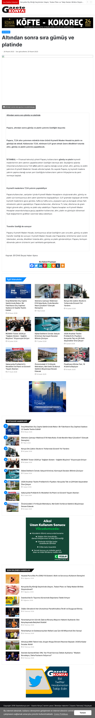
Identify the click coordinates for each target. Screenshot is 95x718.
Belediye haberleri (62, 706)
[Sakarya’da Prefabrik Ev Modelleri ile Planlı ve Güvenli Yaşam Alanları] (18, 354)
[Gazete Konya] (13, 9)
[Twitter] (36, 265)
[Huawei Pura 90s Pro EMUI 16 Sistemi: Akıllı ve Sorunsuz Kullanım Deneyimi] (12, 579)
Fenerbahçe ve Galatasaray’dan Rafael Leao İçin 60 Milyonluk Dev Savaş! (51, 631)
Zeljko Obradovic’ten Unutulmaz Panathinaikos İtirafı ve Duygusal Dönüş (51, 609)
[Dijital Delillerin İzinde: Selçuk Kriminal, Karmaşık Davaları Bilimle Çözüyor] (47, 324)
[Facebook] (32, 265)
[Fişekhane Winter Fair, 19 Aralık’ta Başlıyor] (76, 354)
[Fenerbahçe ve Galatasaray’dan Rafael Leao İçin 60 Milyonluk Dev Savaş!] (12, 634)
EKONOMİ (6, 32)
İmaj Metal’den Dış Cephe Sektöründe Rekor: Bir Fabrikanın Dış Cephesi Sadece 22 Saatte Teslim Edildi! (16, 305)
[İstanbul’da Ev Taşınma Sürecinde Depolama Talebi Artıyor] (12, 601)
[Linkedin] (40, 265)
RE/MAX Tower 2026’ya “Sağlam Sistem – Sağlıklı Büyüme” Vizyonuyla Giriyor (18, 336)
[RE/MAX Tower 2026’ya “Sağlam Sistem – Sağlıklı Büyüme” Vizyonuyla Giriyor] (18, 324)
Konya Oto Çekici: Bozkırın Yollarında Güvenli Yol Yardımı (75, 303)
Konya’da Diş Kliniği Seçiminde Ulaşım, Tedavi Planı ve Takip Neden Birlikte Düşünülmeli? (54, 2)
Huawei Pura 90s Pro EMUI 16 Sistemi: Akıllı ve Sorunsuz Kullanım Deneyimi (53, 576)
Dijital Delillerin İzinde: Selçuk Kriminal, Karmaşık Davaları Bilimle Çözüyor (47, 336)
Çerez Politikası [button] (61, 714)
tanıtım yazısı (48, 706)
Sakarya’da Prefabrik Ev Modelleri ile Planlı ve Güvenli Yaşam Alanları (18, 366)
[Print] (53, 265)
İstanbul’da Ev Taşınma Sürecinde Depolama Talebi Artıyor (45, 598)
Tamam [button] (83, 713)
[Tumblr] (58, 265)
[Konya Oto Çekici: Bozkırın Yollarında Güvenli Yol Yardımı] (76, 291)
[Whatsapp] (49, 265)
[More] (62, 265)
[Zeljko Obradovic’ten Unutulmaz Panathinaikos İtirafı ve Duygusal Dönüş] (12, 612)
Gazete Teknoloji (76, 706)
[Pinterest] (45, 265)
